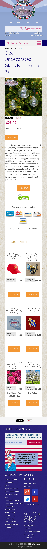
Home (10, 22)
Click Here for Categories (17, 43)
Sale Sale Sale (10, 521)
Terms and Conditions (32, 531)
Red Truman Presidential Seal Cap (14, 256)
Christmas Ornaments (13, 500)
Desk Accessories (11, 479)
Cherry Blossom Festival (14, 503)
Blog (19, 22)
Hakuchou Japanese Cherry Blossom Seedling (33, 364)
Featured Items (18, 242)
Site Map (32, 513)
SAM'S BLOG (30, 520)
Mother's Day (10, 515)
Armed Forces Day (12, 524)
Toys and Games (11, 494)
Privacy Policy (29, 535)
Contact (36, 22)
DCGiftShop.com (34, 544)
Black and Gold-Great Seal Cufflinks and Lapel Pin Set (33, 257)
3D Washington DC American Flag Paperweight (14, 310)
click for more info (11, 280)
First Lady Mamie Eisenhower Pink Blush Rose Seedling (14, 365)
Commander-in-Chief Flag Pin (33, 309)
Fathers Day (9, 518)
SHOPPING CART (35, 29)
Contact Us (28, 538)
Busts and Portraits (12, 488)
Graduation (9, 527)
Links (26, 22)
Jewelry (7, 485)
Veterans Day (10, 512)
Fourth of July (10, 509)
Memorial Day (10, 506)
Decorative (16, 48)
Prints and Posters (12, 491)
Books (7, 497)
